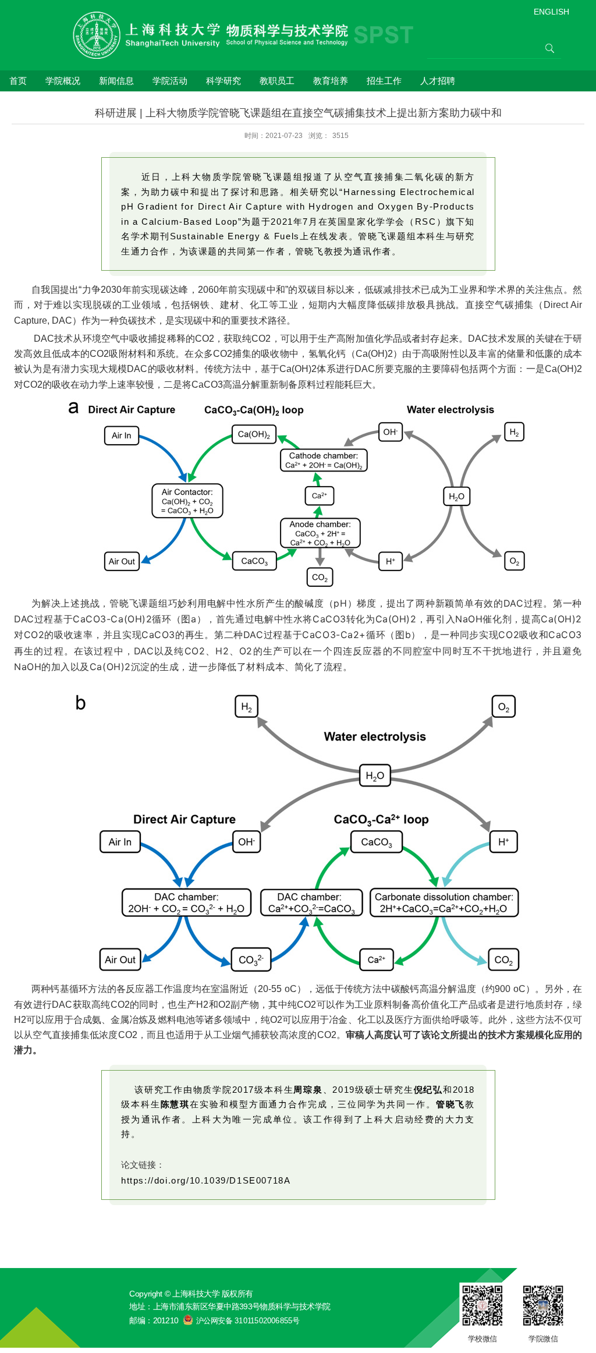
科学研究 (223, 81)
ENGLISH (551, 11)
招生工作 (384, 81)
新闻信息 (116, 81)
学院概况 (62, 81)
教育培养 (330, 81)
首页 (18, 81)
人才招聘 (437, 81)
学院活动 (169, 81)
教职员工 (277, 81)
